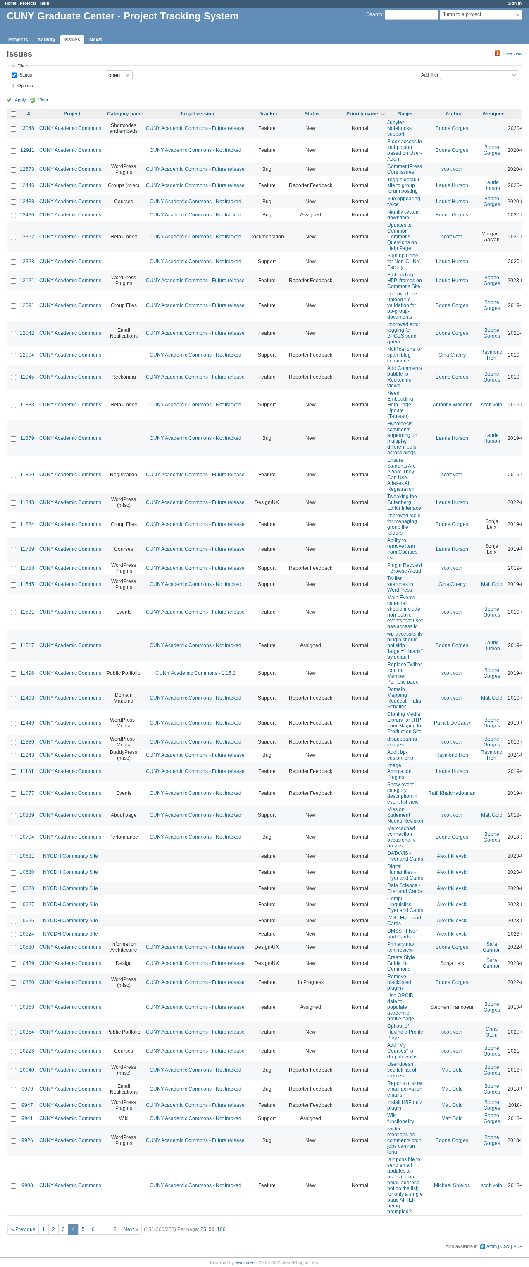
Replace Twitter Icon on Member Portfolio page (404, 673)
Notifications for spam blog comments (404, 355)
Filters (23, 65)
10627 (27, 904)
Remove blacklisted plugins (399, 982)
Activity (46, 40)
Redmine (244, 1262)
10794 (27, 837)
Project (72, 114)
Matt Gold (492, 584)
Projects (28, 3)
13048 (27, 128)
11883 (27, 405)
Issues (72, 40)
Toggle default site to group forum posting (403, 185)
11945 (27, 377)
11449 (27, 723)
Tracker (269, 114)
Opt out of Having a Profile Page (405, 1032)
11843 (27, 502)
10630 (27, 872)
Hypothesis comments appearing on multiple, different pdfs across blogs (402, 438)
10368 (27, 1007)
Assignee (493, 114)
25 (203, 1229)
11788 (27, 568)
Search (374, 14)
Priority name (362, 114)
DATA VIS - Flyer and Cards (405, 856)
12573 (27, 169)
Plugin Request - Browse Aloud (404, 568)
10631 (27, 856)
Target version (197, 114)
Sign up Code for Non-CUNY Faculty (403, 261)
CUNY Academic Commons (70, 128)
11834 (27, 524)
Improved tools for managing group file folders (403, 524)
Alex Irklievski (452, 856)
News (95, 40)
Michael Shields (452, 1185)
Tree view (512, 53)
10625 (27, 921)
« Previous (23, 1229)
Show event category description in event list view (403, 793)
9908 (27, 1185)
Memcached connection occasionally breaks (401, 837)
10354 (27, 1032)
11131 (27, 771)
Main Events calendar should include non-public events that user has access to (405, 612)
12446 (27, 185)
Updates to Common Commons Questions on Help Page (402, 236)
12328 (27, 261)
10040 (27, 1070)
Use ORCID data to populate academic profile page (400, 1007)
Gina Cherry (452, 355)
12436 (27, 215)
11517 (27, 645)
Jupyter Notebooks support (399, 128)
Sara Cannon (492, 947)
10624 (27, 934)
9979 (27, 1089)
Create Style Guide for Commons (401, 963)
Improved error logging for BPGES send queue (403, 333)
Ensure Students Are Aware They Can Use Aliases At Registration (401, 474)
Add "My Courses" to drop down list (403, 1051)
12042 (27, 333)
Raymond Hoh (492, 355)
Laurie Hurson (452, 185)
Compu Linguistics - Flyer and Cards (405, 904)
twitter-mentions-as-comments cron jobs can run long (404, 1140)
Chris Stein (492, 1032)
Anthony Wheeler (452, 405)
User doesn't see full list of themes (401, 1070)
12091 (27, 305)
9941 (27, 1118)
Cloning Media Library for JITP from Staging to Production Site (404, 722)
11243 (27, 755)
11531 (27, 612)
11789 (27, 549)
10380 (27, 982)
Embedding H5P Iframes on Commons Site (404, 280)
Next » (131, 1229)
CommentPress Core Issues (404, 169)
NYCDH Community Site (70, 856)
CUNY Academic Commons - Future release (195, 128)
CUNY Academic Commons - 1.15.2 (195, 673)
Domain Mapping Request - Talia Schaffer (404, 698)
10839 (27, 815)
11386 (27, 742)
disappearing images (402, 742)
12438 (27, 201)
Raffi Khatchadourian (452, 793)
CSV (505, 1246)
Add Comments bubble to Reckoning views (404, 377)
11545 (27, 584)
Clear (43, 99)
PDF (517, 1246)
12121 (27, 280)
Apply (20, 99)
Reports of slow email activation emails (404, 1089)
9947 (27, 1105)
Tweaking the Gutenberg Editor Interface (404, 502)
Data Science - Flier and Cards (404, 888)
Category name (125, 114)
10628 (27, 888)
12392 (27, 237)
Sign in (515, 3)
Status (25, 74)
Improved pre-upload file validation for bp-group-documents (403, 305)
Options (25, 85)
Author (454, 114)
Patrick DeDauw (452, 723)
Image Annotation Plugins (399, 771)
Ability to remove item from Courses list (402, 549)
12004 (27, 355)
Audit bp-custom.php (400, 755)
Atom (491, 1246)
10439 (27, 963)
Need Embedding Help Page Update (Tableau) (400, 404)
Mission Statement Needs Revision (405, 815)
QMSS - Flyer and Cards (402, 934)
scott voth (451, 169)
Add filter (429, 74)
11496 (27, 673)
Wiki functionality (400, 1118)
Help (44, 3)
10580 (27, 947)
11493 (27, 698)
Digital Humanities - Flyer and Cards (405, 872)
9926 (27, 1140)
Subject (407, 114)
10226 (27, 1051)
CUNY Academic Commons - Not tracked (195, 150)
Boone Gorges (452, 128)
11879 (27, 438)
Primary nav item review (400, 947)
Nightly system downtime (403, 215)
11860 (27, 475)
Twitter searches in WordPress (400, 584)
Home (11, 3)
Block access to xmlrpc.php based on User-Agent (404, 150)
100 (221, 1229)
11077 (27, 793)
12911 (27, 150)
